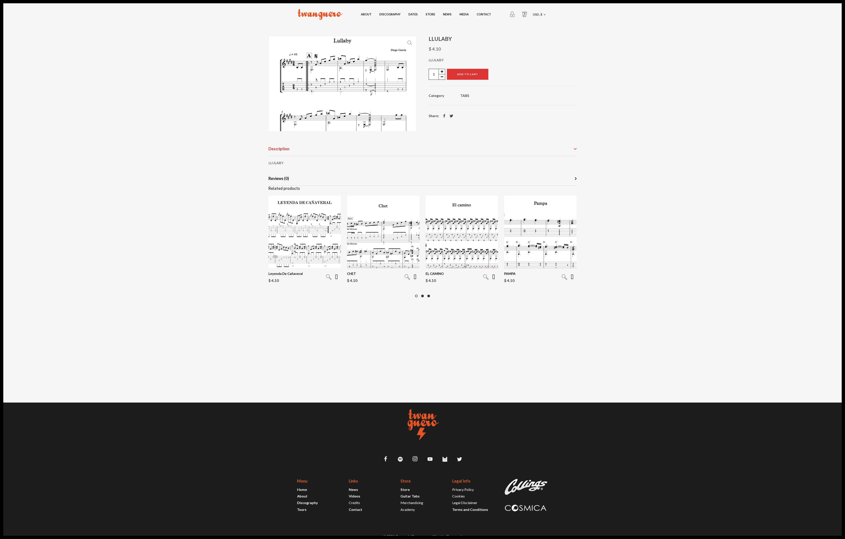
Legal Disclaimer (464, 503)
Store (405, 489)
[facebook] (386, 460)
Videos (354, 496)
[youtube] (430, 461)
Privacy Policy (463, 489)
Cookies (458, 496)
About (302, 496)
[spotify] (400, 460)
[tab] (422, 149)
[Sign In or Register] (512, 14)
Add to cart (467, 74)
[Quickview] (328, 277)
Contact (355, 509)
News (353, 489)
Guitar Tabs (410, 496)
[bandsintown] (445, 460)
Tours (302, 509)
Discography (307, 503)
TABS (464, 95)
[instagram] (415, 460)
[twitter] (460, 460)
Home (302, 489)
